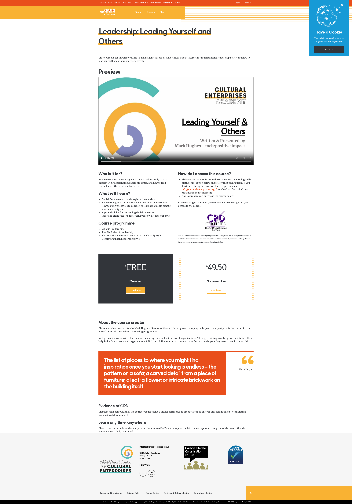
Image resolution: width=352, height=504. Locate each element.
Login (237, 3)
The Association (122, 3)
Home (138, 12)
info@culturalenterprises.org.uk (200, 189)
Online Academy (171, 3)
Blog (162, 12)
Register (247, 3)
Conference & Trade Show (147, 3)
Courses (150, 12)
